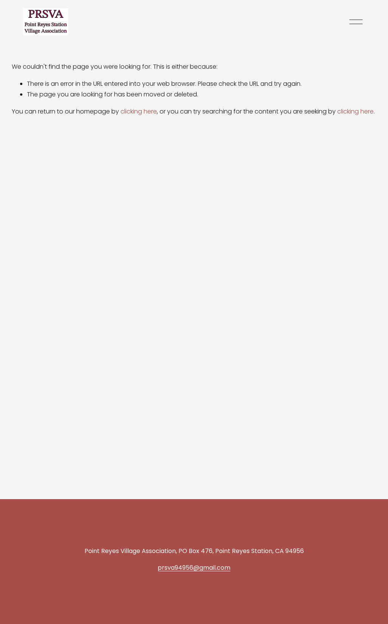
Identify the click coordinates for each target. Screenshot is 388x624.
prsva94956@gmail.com (194, 567)
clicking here (138, 111)
